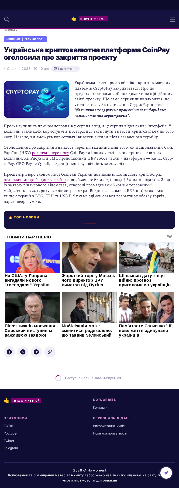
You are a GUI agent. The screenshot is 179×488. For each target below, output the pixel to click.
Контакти (100, 407)
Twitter (9, 441)
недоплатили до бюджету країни (35, 179)
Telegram (11, 448)
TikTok (9, 426)
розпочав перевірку (50, 152)
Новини (13, 39)
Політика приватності (110, 433)
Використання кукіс (109, 426)
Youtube (10, 433)
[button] (6, 19)
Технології (35, 39)
